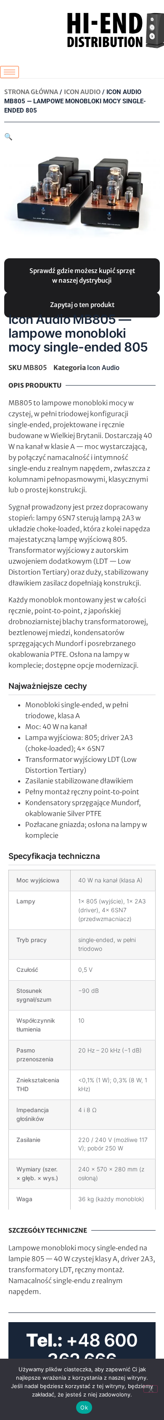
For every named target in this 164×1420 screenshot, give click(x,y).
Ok (84, 1407)
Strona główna (31, 92)
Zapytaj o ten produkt (82, 305)
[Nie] (150, 1389)
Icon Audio (82, 92)
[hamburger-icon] (9, 72)
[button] (8, 136)
